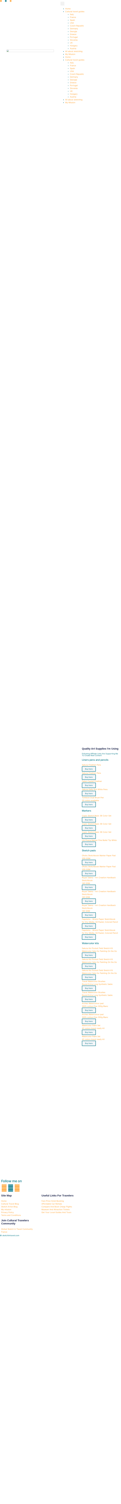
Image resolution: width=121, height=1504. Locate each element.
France (73, 17)
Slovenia (74, 40)
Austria (73, 48)
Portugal (74, 37)
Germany (74, 28)
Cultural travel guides (74, 11)
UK (71, 43)
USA (72, 23)
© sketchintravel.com (9, 1235)
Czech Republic (77, 26)
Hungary (74, 45)
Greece (73, 34)
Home (68, 8)
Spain (72, 20)
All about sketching (73, 51)
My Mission (70, 54)
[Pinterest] (17, 1188)
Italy (72, 14)
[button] (62, 4)
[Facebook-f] (4, 1188)
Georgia (73, 31)
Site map (6, 1195)
